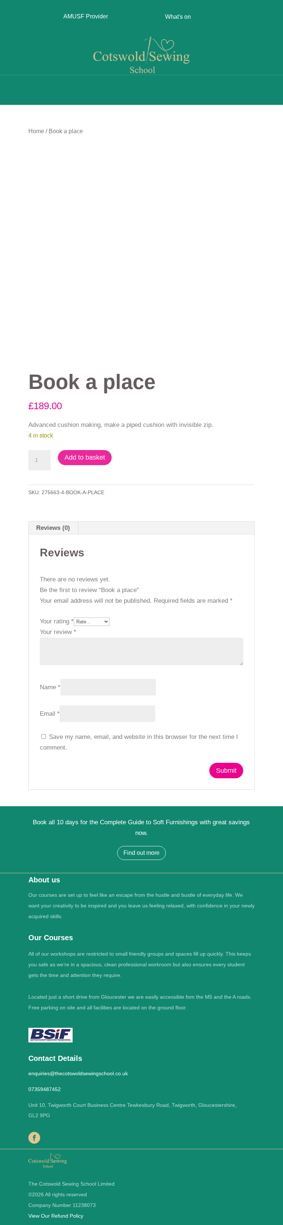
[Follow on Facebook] (34, 1138)
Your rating (57, 621)
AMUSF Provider (85, 16)
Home (36, 131)
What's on (178, 17)
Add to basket (84, 457)
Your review (58, 632)
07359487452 (44, 1089)
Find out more (141, 853)
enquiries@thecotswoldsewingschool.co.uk (78, 1073)
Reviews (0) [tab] (53, 527)
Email (50, 713)
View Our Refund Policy (55, 1216)
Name (50, 687)
